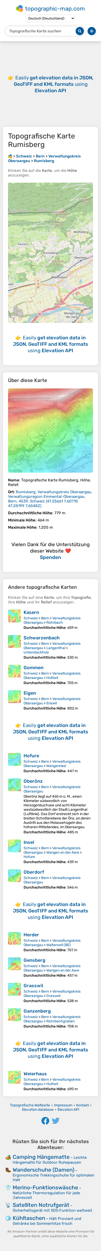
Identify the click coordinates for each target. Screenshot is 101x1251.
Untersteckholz (36, 652)
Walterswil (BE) (58, 945)
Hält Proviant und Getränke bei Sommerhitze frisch (47, 1221)
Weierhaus (35, 1074)
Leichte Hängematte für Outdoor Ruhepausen (50, 1160)
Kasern (31, 612)
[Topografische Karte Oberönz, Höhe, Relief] (14, 806)
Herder (31, 935)
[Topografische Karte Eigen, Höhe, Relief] (14, 700)
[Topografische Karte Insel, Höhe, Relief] (14, 851)
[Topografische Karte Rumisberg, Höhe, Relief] (50, 430)
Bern (45, 618)
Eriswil (51, 703)
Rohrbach (54, 622)
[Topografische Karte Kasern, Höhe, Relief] (14, 620)
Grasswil (33, 985)
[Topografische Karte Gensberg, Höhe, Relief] (14, 967)
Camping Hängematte (41, 1157)
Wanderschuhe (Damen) (43, 1169)
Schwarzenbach (42, 638)
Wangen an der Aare (62, 852)
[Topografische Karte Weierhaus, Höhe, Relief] (14, 1081)
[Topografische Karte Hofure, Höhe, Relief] (14, 763)
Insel (29, 842)
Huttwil (52, 678)
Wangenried (56, 766)
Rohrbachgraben (60, 1021)
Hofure (31, 756)
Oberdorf (34, 872)
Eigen (30, 693)
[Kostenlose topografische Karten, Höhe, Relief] (10, 156)
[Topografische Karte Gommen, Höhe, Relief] (14, 675)
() (50, 499)
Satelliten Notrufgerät (41, 1205)
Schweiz (31, 618)
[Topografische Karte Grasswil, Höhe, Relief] (14, 993)
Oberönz (33, 781)
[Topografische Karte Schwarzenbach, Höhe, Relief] (14, 647)
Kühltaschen (29, 1218)
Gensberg (34, 960)
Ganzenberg (37, 1011)
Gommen (34, 667)
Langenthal (55, 648)
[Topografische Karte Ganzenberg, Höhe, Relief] (14, 1018)
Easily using (53, 84)
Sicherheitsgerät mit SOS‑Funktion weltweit (52, 1210)
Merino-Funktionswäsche (45, 1187)
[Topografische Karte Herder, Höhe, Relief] (14, 942)
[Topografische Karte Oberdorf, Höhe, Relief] (14, 879)
